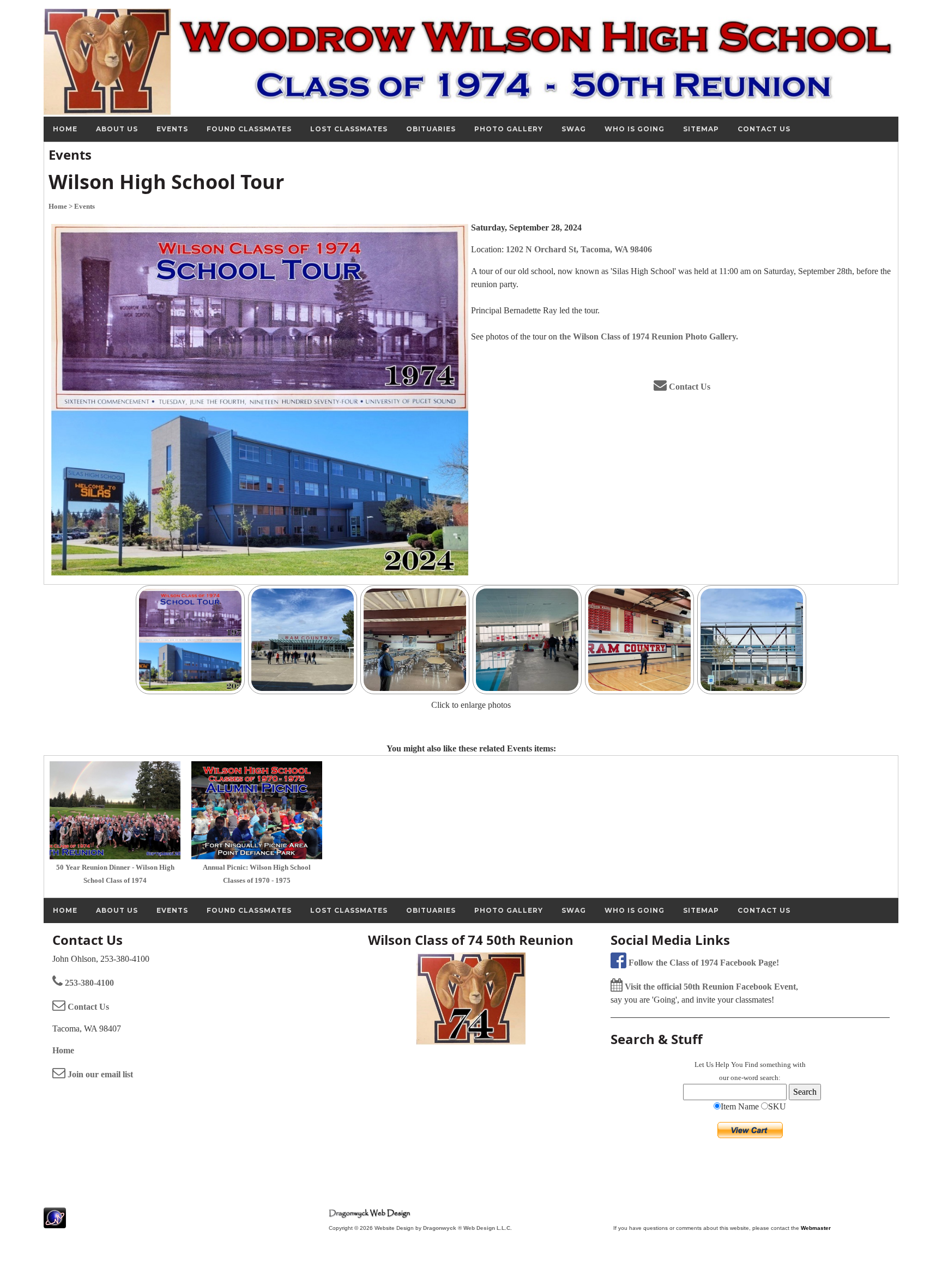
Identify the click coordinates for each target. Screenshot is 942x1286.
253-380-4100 (88, 982)
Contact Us (688, 386)
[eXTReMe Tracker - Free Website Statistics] (55, 1222)
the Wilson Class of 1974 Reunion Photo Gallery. (648, 336)
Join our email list (99, 1074)
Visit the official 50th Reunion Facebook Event (709, 986)
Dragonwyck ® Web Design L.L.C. (467, 1228)
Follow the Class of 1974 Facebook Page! (702, 962)
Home (63, 1050)
